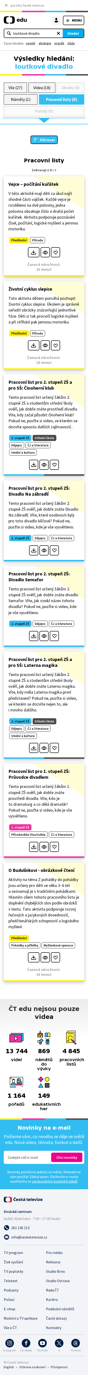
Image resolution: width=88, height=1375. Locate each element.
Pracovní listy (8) (61, 99)
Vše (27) (15, 87)
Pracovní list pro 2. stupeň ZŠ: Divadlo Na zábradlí (39, 491)
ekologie (45, 43)
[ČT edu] (15, 22)
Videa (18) (41, 87)
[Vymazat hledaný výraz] (58, 33)
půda (71, 43)
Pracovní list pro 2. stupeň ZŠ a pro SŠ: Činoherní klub (40, 385)
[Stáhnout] (33, 252)
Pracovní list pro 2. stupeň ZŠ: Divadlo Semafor (39, 576)
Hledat (73, 33)
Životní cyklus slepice (30, 289)
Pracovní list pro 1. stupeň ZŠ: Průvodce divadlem (39, 774)
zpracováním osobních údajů (54, 1181)
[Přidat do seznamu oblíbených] (55, 252)
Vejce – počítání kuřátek (33, 184)
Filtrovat (47, 139)
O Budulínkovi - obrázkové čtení (41, 870)
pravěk (59, 43)
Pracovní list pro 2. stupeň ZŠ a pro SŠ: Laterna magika (40, 662)
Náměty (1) (20, 99)
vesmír (30, 43)
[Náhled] (45, 252)
